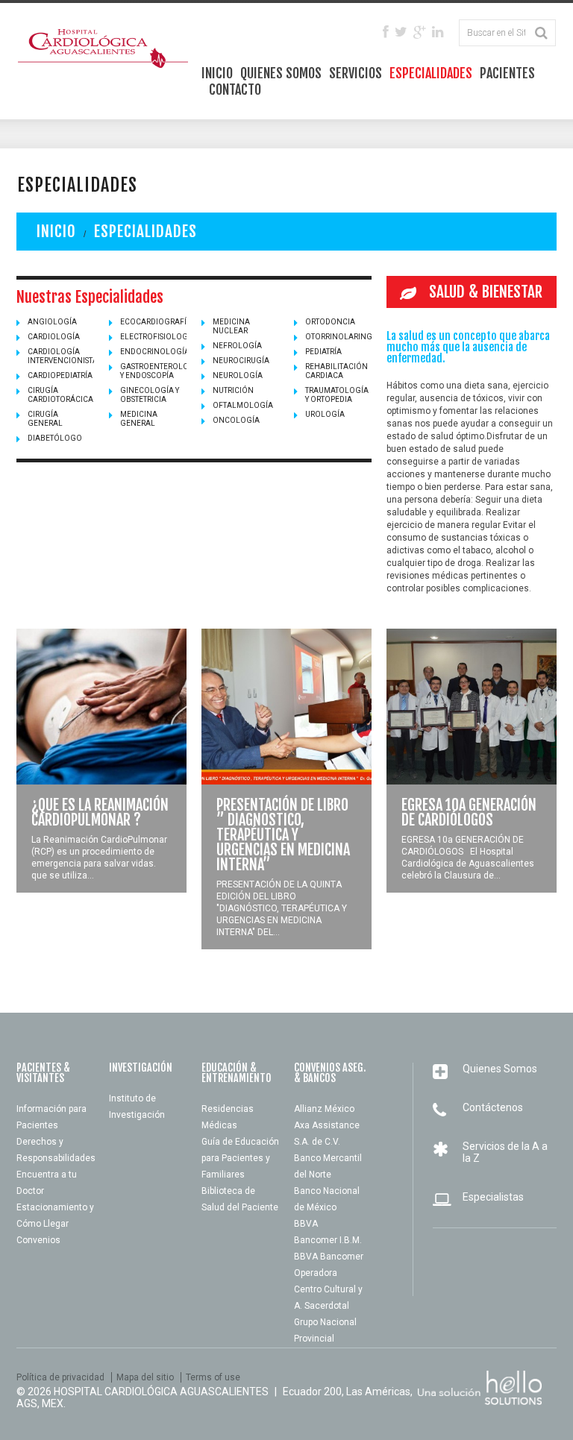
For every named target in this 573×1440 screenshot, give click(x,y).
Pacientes (507, 73)
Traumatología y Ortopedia (337, 394)
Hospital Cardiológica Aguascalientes (161, 1391)
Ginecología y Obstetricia (149, 394)
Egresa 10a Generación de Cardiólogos (468, 812)
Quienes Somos (281, 73)
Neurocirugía (241, 360)
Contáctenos (493, 1107)
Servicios (355, 73)
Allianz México (324, 1109)
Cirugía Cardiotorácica (60, 394)
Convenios (38, 1240)
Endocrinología (155, 352)
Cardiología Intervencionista (63, 356)
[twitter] (401, 33)
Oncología (236, 420)
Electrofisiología (157, 337)
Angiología (52, 322)
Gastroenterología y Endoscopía (161, 371)
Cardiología (54, 337)
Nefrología (237, 346)
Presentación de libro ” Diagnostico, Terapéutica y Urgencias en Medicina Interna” (283, 835)
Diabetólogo (55, 438)
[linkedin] (437, 33)
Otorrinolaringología (353, 337)
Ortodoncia (330, 322)
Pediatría (323, 352)
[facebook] (386, 33)
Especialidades (430, 73)
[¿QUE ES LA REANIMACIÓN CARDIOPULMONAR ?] (101, 707)
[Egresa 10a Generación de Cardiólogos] (471, 707)
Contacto (235, 89)
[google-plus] (419, 33)
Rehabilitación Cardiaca (336, 371)
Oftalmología (243, 405)
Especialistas (493, 1197)
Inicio (217, 73)
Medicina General (138, 418)
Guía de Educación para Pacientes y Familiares (240, 1158)
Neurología (238, 375)
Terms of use (213, 1377)
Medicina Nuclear (231, 326)
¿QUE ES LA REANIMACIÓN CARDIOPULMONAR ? (100, 812)
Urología (325, 414)
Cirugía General (45, 418)
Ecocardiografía (156, 322)
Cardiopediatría (60, 375)
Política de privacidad (60, 1377)
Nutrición (233, 390)
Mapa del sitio (145, 1377)
